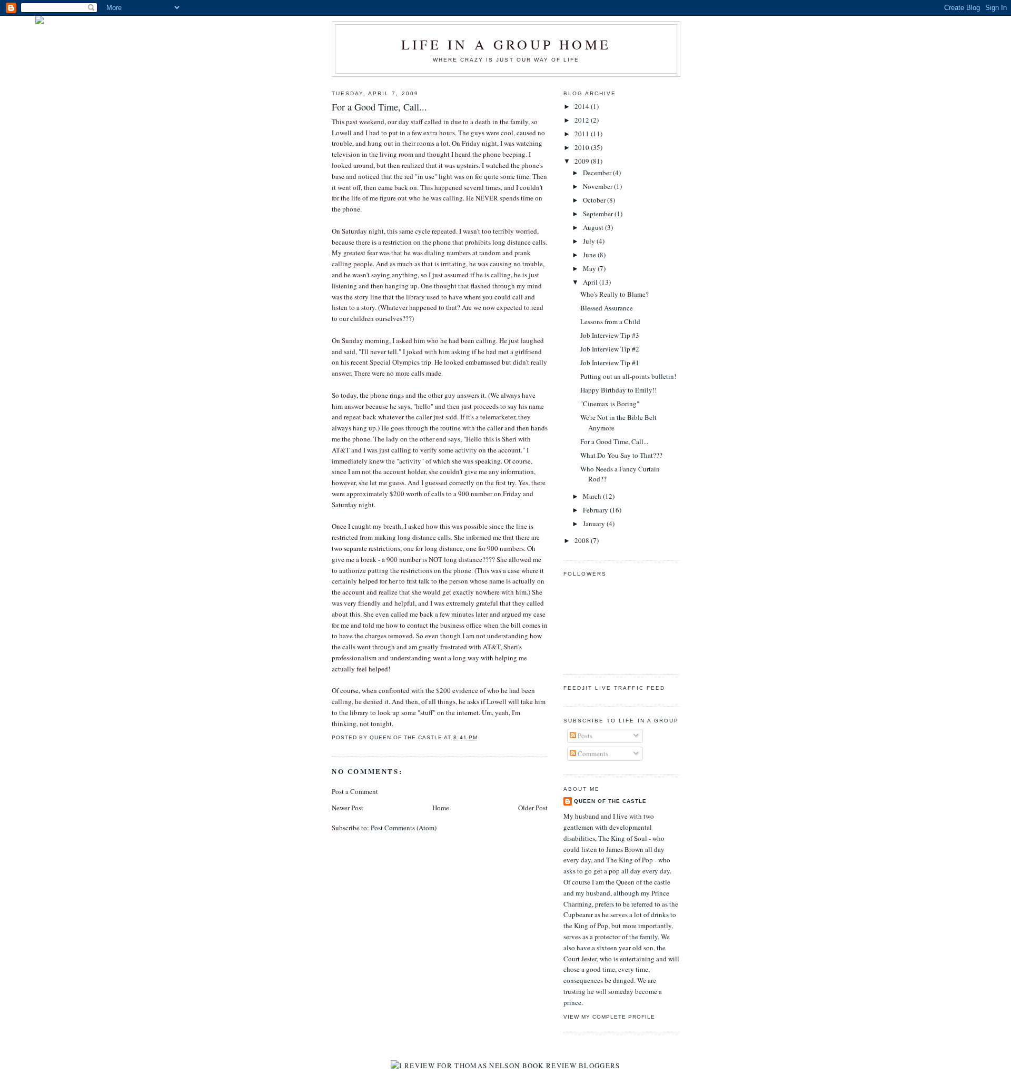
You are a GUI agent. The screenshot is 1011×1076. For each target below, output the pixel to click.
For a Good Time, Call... (614, 441)
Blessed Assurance (606, 308)
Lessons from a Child (610, 321)
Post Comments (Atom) (404, 827)
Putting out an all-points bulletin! (628, 376)
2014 (582, 106)
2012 (582, 120)
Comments (592, 753)
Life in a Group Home (506, 44)
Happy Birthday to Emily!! (618, 390)
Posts (584, 735)
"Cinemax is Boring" (609, 403)
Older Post (533, 807)
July (590, 241)
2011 (582, 133)
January (595, 523)
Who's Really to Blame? (614, 294)
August (594, 227)
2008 (582, 540)
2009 (582, 161)
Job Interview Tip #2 (609, 349)
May (590, 268)
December (598, 172)
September (598, 213)
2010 (582, 147)
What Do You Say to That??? (621, 455)
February (596, 510)
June (590, 254)
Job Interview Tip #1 (609, 362)
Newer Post (347, 807)
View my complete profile (609, 1017)
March (593, 496)
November (598, 186)
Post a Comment (355, 791)
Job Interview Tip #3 (609, 335)
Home (440, 807)
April (591, 282)
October (595, 200)
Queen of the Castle (610, 801)
